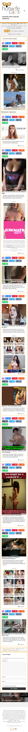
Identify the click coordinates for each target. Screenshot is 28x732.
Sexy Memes (16, 650)
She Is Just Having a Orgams (9, 648)
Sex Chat (8, 28)
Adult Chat (13, 28)
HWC (5, 650)
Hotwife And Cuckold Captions (10, 18)
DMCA (19, 721)
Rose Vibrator (18, 28)
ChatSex (14, 25)
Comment (5, 661)
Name (4, 676)
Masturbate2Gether (12, 23)
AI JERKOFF (21, 23)
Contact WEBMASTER (8, 721)
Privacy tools (14, 722)
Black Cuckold (9, 245)
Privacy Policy (12, 686)
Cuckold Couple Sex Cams (11, 247)
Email (4, 681)
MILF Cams (10, 25)
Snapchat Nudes (18, 27)
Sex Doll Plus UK (20, 25)
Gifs (13, 650)
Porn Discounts (4, 25)
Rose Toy (13, 27)
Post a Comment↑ (20, 70)
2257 (15, 721)
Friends (10, 650)
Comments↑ (21, 145)
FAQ (20, 722)
